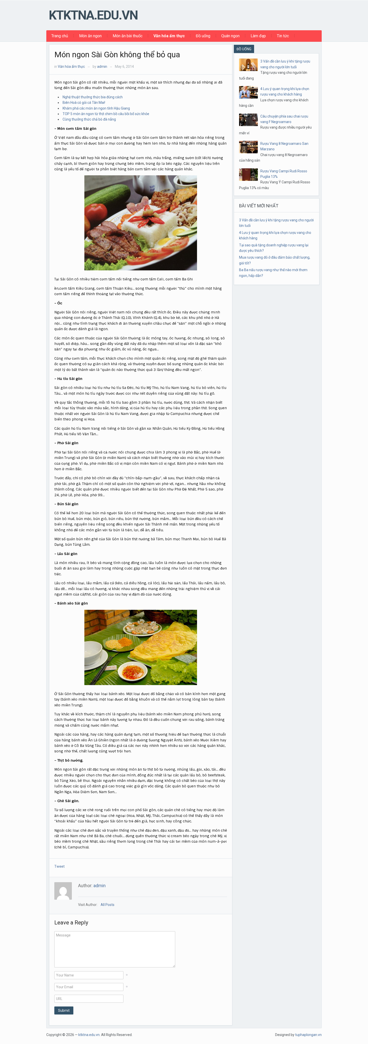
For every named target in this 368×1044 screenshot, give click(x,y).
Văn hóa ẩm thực (169, 36)
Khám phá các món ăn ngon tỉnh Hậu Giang (96, 108)
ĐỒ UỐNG (244, 49)
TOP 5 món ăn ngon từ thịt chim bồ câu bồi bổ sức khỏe (106, 114)
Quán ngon (230, 36)
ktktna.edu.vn (93, 15)
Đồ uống (203, 36)
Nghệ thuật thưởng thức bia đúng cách (93, 97)
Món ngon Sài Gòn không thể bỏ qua (117, 54)
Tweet (59, 866)
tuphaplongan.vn (308, 1035)
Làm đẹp (258, 36)
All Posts (107, 905)
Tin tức (283, 36)
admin (102, 67)
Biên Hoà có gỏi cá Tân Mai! (84, 103)
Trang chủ (59, 36)
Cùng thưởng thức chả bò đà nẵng (89, 119)
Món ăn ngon (90, 36)
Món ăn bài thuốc (127, 36)
